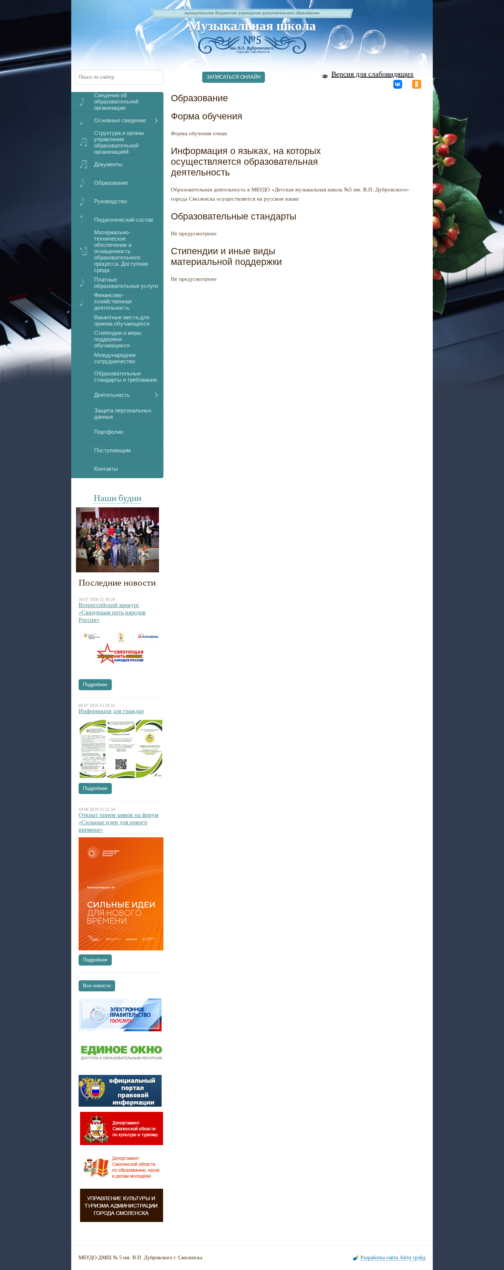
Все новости (97, 985)
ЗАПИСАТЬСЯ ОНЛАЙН (233, 77)
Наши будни (117, 498)
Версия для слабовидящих (372, 74)
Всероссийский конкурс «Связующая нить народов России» (112, 612)
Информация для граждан (111, 711)
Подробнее (95, 684)
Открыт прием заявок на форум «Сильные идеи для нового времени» (118, 822)
